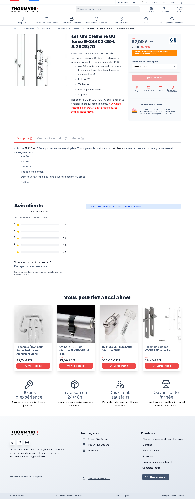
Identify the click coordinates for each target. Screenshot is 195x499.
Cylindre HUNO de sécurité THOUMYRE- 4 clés (74, 350)
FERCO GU (30, 148)
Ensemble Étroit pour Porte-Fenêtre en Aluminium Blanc (29, 350)
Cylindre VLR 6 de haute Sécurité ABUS (117, 348)
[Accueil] (15, 28)
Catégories (29, 28)
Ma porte (46, 28)
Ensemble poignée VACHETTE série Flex (158, 348)
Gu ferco (146, 46)
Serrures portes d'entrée (68, 28)
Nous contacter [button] (158, 477)
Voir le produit (35, 366)
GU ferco (118, 148)
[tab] (24, 138)
